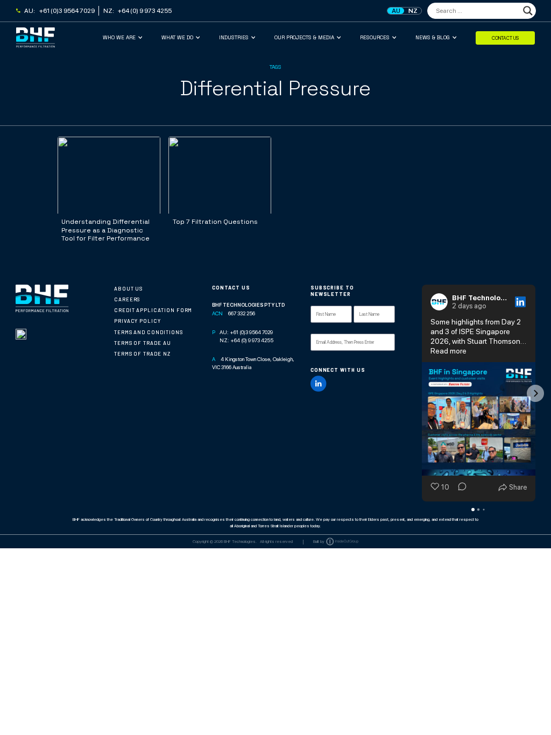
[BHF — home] (59, 37)
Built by (318, 541)
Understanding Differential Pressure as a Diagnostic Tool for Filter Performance (105, 230)
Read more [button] (448, 351)
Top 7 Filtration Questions (215, 221)
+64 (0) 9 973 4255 (145, 11)
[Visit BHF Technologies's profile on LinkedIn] (441, 301)
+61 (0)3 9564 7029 (67, 11)
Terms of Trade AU (142, 343)
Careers (127, 299)
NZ (413, 11)
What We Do (177, 37)
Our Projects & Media (304, 37)
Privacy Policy (137, 321)
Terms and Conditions (148, 332)
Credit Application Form (153, 310)
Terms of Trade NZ (142, 354)
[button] (421, 393)
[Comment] (459, 487)
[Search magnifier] (527, 10)
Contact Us (505, 37)
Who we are (119, 37)
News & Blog (432, 37)
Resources (375, 37)
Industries (234, 37)
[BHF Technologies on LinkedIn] (318, 384)
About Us (128, 289)
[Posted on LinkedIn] (520, 301)
